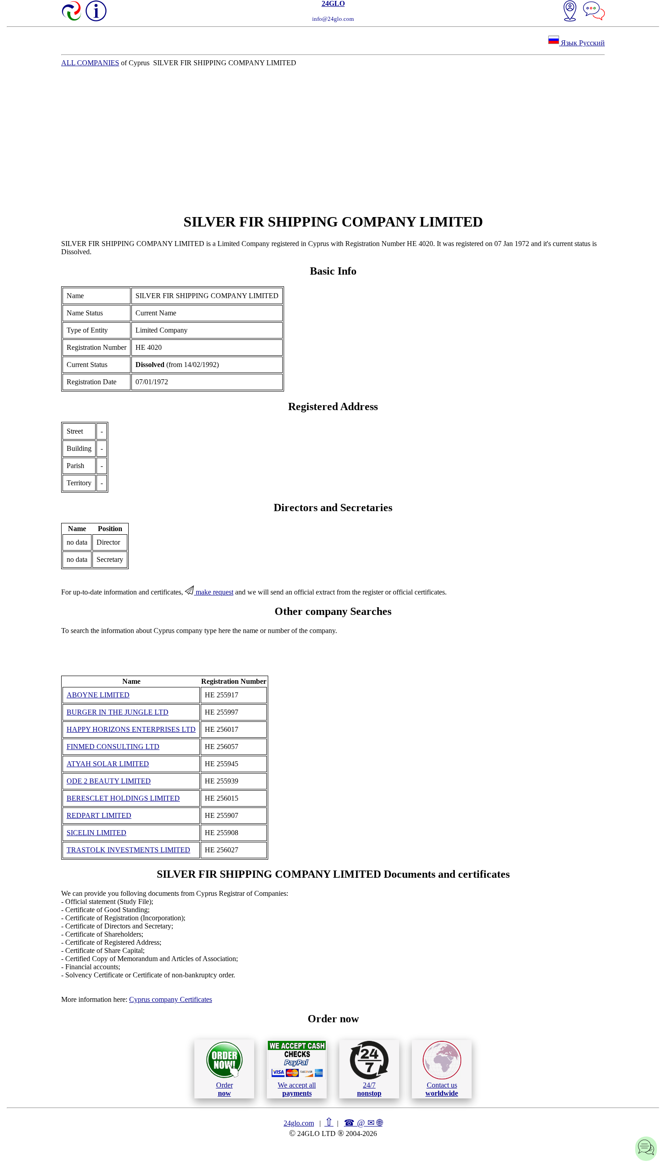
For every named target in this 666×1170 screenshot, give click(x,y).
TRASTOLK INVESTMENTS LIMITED (128, 850)
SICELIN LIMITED (96, 832)
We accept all (297, 1089)
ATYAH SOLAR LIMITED (108, 764)
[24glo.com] (72, 12)
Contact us (441, 1089)
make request (213, 592)
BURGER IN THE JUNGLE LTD (118, 712)
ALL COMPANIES (90, 63)
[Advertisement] (333, 140)
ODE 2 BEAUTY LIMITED (109, 781)
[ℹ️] (96, 11)
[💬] (594, 12)
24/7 (369, 1089)
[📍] (570, 12)
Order (224, 1089)
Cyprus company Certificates (170, 999)
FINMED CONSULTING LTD (113, 746)
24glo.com (299, 1123)
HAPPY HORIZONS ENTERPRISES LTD (131, 729)
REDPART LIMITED (99, 815)
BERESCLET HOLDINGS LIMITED (123, 798)
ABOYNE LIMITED (98, 695)
